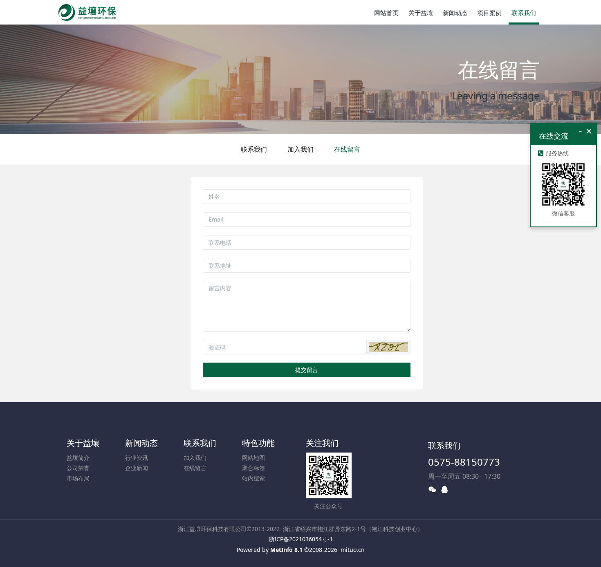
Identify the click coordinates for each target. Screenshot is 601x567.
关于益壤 (83, 442)
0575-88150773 (464, 461)
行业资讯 (136, 458)
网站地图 (253, 458)
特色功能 (258, 442)
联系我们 (254, 149)
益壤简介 (78, 458)
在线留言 (347, 149)
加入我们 (300, 149)
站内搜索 (253, 478)
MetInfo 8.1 (286, 550)
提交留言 (306, 370)
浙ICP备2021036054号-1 (301, 539)
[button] (388, 347)
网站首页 (386, 13)
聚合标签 (253, 468)
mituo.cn (353, 550)
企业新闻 (136, 468)
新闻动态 (141, 442)
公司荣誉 (78, 468)
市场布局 (78, 478)
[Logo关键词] (87, 12)
